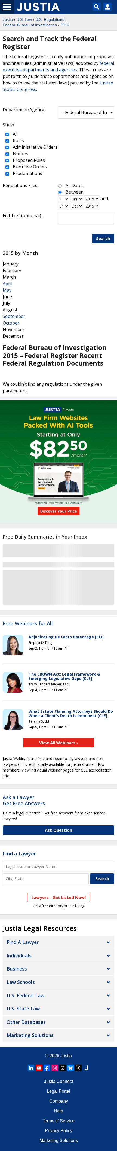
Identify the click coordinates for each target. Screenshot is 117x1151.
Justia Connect (58, 1081)
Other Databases (26, 1022)
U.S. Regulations (49, 19)
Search (103, 238)
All (15, 134)
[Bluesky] (70, 1068)
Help (58, 1111)
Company (58, 1101)
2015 (64, 25)
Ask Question (58, 830)
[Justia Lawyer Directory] (86, 1068)
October (11, 323)
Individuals (19, 955)
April (7, 284)
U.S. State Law (23, 1008)
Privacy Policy (58, 1130)
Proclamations (27, 173)
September (14, 316)
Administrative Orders (34, 147)
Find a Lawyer (19, 853)
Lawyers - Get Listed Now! (59, 897)
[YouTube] (39, 1068)
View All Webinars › (58, 742)
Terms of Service (58, 1120)
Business (17, 968)
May (7, 290)
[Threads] (62, 1068)
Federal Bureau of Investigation (30, 25)
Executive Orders (29, 167)
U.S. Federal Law (25, 995)
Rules (18, 141)
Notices (20, 154)
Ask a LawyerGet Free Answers (24, 800)
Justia (8, 19)
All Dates (75, 185)
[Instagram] (54, 1068)
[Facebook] (47, 1068)
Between (75, 192)
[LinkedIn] (31, 1068)
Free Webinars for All (28, 624)
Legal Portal (58, 1091)
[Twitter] (78, 1068)
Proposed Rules (28, 160)
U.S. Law (24, 19)
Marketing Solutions (30, 1035)
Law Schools (21, 982)
